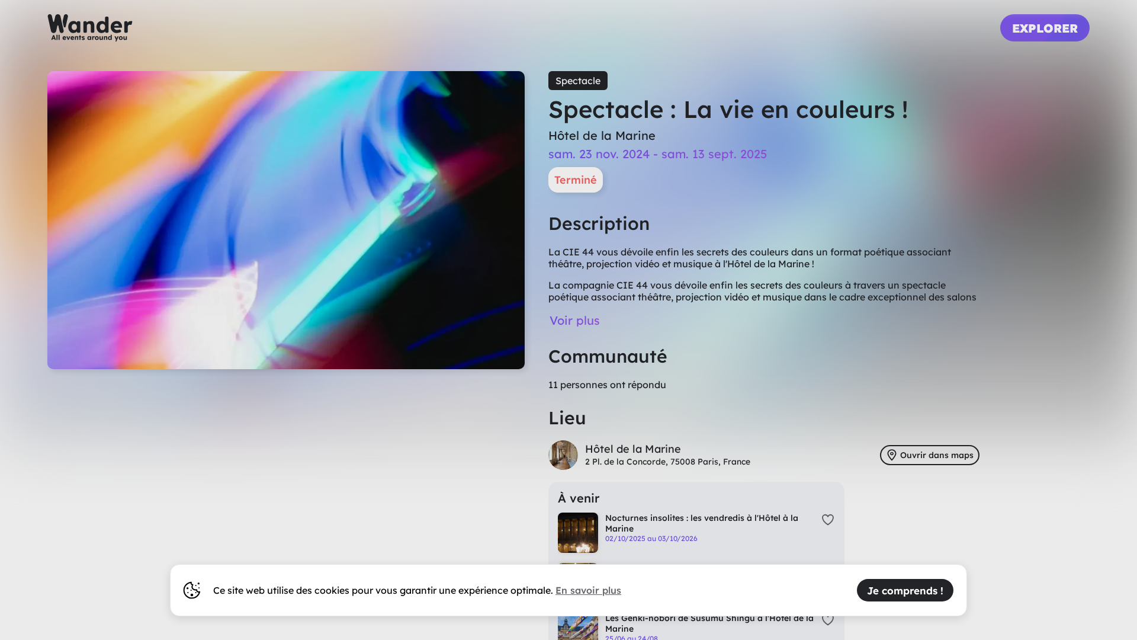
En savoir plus (588, 590)
